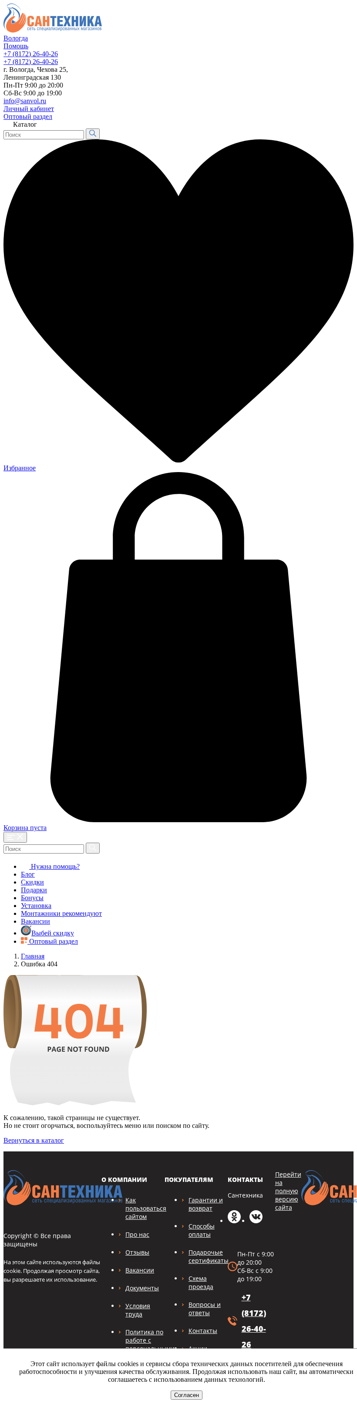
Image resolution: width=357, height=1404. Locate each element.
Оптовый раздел (27, 116)
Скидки (32, 882)
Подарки (34, 890)
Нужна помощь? (54, 866)
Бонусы (32, 897)
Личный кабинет (28, 108)
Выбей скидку (52, 933)
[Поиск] (93, 133)
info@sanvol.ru (24, 101)
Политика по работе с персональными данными (150, 1344)
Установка (36, 905)
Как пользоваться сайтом (145, 1208)
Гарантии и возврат (206, 1204)
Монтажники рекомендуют (61, 913)
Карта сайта (330, 106)
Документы (142, 1288)
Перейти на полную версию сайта (288, 1191)
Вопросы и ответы (205, 1308)
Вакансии (35, 921)
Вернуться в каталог (33, 1140)
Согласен (186, 1395)
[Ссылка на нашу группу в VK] (256, 1221)
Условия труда (137, 1310)
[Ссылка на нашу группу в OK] (234, 1221)
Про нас (137, 1234)
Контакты (203, 1330)
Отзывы (137, 1252)
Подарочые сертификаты (209, 1256)
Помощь (15, 46)
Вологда (15, 38)
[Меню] (15, 837)
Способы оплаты (202, 1230)
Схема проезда (201, 1282)
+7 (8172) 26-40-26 (30, 53)
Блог (28, 874)
